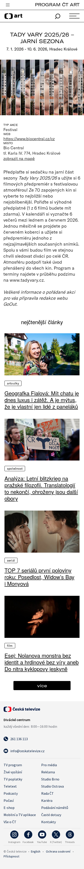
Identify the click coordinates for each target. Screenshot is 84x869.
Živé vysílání (13, 772)
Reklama (48, 772)
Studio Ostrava (52, 786)
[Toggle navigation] (7, 5)
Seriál (11, 560)
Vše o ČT (10, 822)
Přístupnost (11, 856)
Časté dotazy (51, 814)
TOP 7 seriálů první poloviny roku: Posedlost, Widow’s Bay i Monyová (39, 577)
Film (10, 646)
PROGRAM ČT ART (57, 4)
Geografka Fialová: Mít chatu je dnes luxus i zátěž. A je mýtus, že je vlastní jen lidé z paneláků (41, 400)
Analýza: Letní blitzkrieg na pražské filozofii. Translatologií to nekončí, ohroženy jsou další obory (41, 488)
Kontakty (48, 822)
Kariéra (46, 800)
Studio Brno (50, 779)
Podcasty (11, 793)
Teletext (10, 786)
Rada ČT (47, 793)
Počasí (9, 800)
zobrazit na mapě (19, 158)
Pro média (49, 765)
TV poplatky (13, 779)
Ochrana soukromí (58, 851)
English (35, 851)
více (42, 685)
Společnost (15, 469)
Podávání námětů (54, 807)
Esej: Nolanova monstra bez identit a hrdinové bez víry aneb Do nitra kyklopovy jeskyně (41, 662)
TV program (13, 765)
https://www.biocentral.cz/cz (29, 138)
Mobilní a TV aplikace (20, 814)
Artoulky (13, 383)
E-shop (9, 807)
